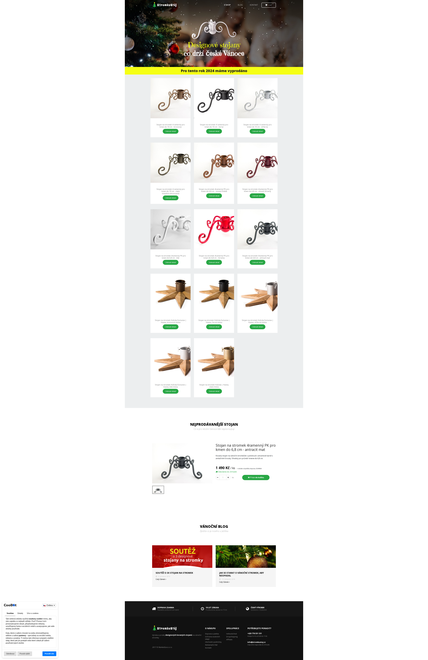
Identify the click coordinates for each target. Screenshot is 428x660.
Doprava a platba (212, 634)
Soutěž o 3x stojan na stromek (174, 572)
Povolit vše (49, 654)
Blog (240, 5)
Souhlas (10, 613)
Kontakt (254, 5)
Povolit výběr (25, 654)
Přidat (256, 477)
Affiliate (229, 639)
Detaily (20, 613)
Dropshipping (232, 636)
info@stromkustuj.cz (256, 642)
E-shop (227, 5)
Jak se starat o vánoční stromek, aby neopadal (241, 574)
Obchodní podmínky (213, 642)
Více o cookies (32, 613)
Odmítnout (10, 654)
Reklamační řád (211, 645)
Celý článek (161, 579)
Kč (270, 5)
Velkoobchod (231, 634)
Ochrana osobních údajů (212, 637)
